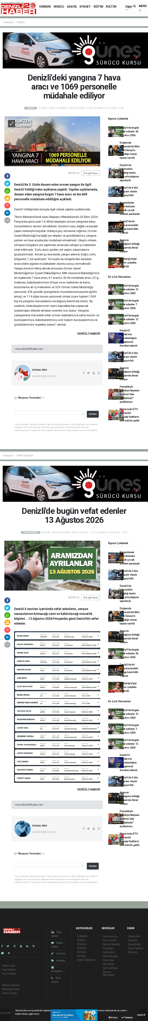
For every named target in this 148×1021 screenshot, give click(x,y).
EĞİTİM (98, 6)
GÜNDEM (45, 6)
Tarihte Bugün (110, 956)
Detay (114, 1017)
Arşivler (60, 960)
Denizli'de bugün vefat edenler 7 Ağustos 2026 (129, 304)
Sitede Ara (134, 936)
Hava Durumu (110, 936)
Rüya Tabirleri (135, 948)
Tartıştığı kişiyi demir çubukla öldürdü (128, 262)
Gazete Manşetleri (108, 973)
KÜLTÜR (111, 6)
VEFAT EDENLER (25, 455)
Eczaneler (108, 948)
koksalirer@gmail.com (44, 376)
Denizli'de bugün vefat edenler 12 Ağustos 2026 (129, 319)
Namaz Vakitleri (111, 944)
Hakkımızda (8, 965)
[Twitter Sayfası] (9, 946)
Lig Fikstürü (109, 952)
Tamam (128, 1017)
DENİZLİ (59, 6)
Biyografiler (134, 944)
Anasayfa (8, 22)
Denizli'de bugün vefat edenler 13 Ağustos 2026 (129, 289)
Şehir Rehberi (110, 968)
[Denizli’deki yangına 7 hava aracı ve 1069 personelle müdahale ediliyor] (52, 141)
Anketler (133, 940)
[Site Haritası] (4, 953)
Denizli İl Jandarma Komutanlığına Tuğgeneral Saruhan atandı (128, 338)
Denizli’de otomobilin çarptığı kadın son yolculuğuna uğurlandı (129, 173)
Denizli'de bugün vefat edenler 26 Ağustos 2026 (129, 131)
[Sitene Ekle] (10, 953)
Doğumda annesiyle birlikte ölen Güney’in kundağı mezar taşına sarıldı (130, 150)
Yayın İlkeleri (9, 969)
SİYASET (85, 6)
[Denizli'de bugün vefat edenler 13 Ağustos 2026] (52, 565)
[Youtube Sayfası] (22, 946)
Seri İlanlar (108, 964)
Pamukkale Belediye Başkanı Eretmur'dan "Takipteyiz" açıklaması (129, 394)
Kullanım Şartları (11, 985)
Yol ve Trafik (109, 940)
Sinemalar (108, 960)
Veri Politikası (9, 973)
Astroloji (132, 952)
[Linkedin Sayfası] (28, 946)
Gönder (93, 414)
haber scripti (7, 1016)
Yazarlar (60, 953)
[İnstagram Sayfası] (16, 946)
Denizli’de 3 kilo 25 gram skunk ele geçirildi (129, 191)
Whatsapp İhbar (10, 989)
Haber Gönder (9, 993)
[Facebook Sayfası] (3, 946)
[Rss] (35, 946)
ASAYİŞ (72, 6)
